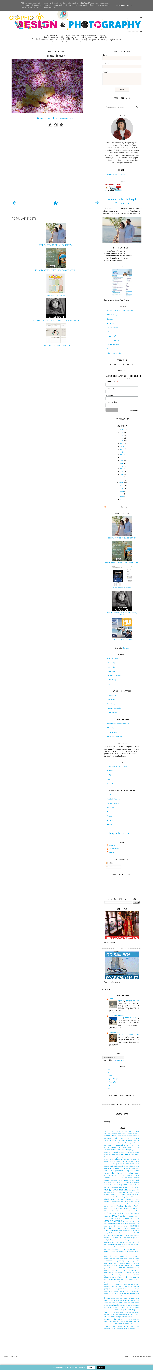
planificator (118, 1272)
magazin (107, 1242)
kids (138, 1233)
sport (106, 1307)
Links (109, 1088)
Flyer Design (111, 663)
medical (122, 1249)
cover (120, 1180)
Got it (129, 5)
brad (110, 1152)
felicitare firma (109, 1208)
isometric (131, 1233)
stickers (122, 1307)
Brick (113, 1154)
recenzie (137, 1291)
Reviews (110, 1085)
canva (120, 1164)
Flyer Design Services (122, 588)
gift (112, 1218)
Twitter (110, 824)
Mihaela (117, 1251)
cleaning (133, 1171)
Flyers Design (111, 695)
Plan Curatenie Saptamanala (55, 345)
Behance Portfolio (113, 344)
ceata (138, 1166)
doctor (113, 1194)
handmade (111, 1223)
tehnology (112, 1312)
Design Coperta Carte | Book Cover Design (55, 270)
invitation (118, 1233)
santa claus (119, 1298)
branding (116, 1152)
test (117, 1312)
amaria (111, 852)
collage (106, 1173)
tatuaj (138, 1310)
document (121, 1195)
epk (105, 1201)
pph (129, 1279)
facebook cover (119, 1204)
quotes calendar (114, 1291)
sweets (117, 1310)
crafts (132, 1180)
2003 (122, 494)
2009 (122, 477)
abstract (137, 1131)
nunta (116, 1256)
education (113, 1199)
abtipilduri (108, 1133)
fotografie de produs (125, 1216)
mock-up (131, 1251)
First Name (110, 388)
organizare (108, 1261)
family (106, 1206)
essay (109, 1202)
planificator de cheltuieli (112, 1275)
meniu (128, 1249)
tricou (127, 1317)
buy (122, 1157)
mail (133, 1242)
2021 (122, 443)
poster (113, 1279)
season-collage (109, 1300)
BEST (130, 1147)
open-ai (131, 1258)
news (138, 1254)
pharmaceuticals (133, 1268)
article (119, 1143)
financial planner (122, 1211)
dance (131, 1185)
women (137, 1326)
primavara (69, 118)
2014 (122, 463)
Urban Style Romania (116, 1015)
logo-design (114, 1240)
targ (133, 1310)
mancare (127, 1244)
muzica (126, 1254)
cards (132, 1164)
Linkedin (110, 783)
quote (106, 1291)
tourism (137, 1314)
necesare (132, 1254)
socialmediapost (134, 1305)
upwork (107, 1319)
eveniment (130, 1201)
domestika (108, 1197)
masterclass (115, 1249)
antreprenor (108, 1143)
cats (130, 1166)
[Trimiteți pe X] (50, 124)
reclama (111, 1293)
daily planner (123, 1185)
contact (137, 1175)
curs (131, 1182)
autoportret (118, 1145)
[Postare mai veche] (97, 203)
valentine (136, 1319)
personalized (135, 1265)
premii (106, 1282)
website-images (135, 1324)
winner (126, 1326)
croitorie (115, 1182)
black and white (118, 1150)
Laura (126, 1235)
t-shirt (129, 1310)
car (124, 1164)
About (109, 1072)
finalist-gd (113, 1211)
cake (111, 1159)
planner (137, 1275)
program (107, 1289)
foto (114, 1216)
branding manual (126, 1152)
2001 (122, 499)
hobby (129, 1223)
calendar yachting (127, 1161)
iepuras (119, 1226)
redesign (118, 1293)
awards (133, 1145)
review (116, 1296)
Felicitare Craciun (132, 1206)
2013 (122, 466)
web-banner (118, 1324)
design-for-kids (110, 1192)
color (112, 1173)
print (121, 1284)
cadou (126, 1157)
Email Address (112, 381)
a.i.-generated (123, 1131)
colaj (138, 1171)
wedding (107, 1326)
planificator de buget (132, 1272)
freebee (136, 1216)
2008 (122, 480)
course (107, 1180)
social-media (114, 1305)
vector (121, 1321)
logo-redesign (125, 1240)
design (108, 1189)
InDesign (118, 1228)
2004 (122, 491)
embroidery (121, 1199)
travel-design (116, 1317)
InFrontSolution (110, 1231)
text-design (127, 1312)
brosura (107, 1157)
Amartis (112, 845)
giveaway (126, 1218)
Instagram (111, 349)
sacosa (113, 1298)
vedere (126, 1321)
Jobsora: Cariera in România (117, 766)
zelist (127, 1328)
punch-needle (132, 1289)
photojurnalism (134, 1270)
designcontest (123, 1192)
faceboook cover (130, 1204)
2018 (121, 452)
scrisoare (131, 1298)
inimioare (124, 1230)
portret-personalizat (132, 1277)
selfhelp (127, 1300)
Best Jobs (110, 775)
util (127, 1319)
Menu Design (111, 671)
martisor (107, 1249)
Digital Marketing (113, 658)
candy (115, 1164)
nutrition (122, 1256)
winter (131, 1326)
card (127, 1164)
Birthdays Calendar (55, 295)
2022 (122, 441)
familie (137, 1204)
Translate (121, 1060)
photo (123, 1270)
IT (135, 1233)
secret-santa (120, 1300)
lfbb (116, 1237)
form (110, 1216)
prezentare (136, 1282)
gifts (120, 1218)
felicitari (136, 1208)
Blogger (126, 648)
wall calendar (108, 1324)
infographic (135, 1228)
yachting (122, 1328)
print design (128, 1284)
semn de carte (109, 1303)
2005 (122, 488)
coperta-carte (115, 1178)
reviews (121, 1296)
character (108, 1168)
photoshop (108, 1273)
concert (137, 1173)
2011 (122, 471)
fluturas (117, 1213)
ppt (132, 1279)
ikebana (126, 1226)
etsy (113, 1201)
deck (134, 1185)
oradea (138, 1258)
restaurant (131, 1293)
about (131, 1131)
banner (106, 1147)
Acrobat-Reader (132, 1133)
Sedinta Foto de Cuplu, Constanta (55, 245)
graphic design (113, 1221)
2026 (122, 429)
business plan (115, 1157)
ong (117, 1258)
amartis (137, 1138)
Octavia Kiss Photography (116, 174)
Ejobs (109, 779)
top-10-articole (124, 1314)
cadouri (131, 1157)
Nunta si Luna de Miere (115, 736)
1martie (106, 1131)
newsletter (108, 1256)
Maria (116, 1247)
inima (119, 1230)
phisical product (111, 1270)
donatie (115, 1197)
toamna (115, 1314)
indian (126, 1228)
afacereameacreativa (125, 1136)
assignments (131, 1143)
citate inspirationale (116, 1171)
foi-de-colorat (134, 1213)
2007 (121, 483)
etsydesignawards (120, 1201)
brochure (124, 1154)
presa (111, 1282)
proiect (113, 1289)
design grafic (120, 1189)
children (116, 1168)
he (126, 1224)
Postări (110, 863)
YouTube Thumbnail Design (122, 640)
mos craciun (113, 1254)
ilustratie (107, 1228)
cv (110, 1185)
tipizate (106, 1314)
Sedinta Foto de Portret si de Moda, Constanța (56, 320)
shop (106, 1305)
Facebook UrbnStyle (114, 799)
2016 (122, 457)
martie (129, 1247)
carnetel (106, 1166)
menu (132, 1249)
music (121, 1254)
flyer (122, 1213)
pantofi (116, 1263)
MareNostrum (108, 1247)
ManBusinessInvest (115, 1245)
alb (116, 1138)
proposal (119, 1289)
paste (122, 1263)
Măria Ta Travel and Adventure (118, 724)
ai (137, 1136)
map (138, 1244)
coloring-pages (121, 1173)
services (119, 1303)
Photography (111, 1082)
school (126, 1298)
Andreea (130, 1140)
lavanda (130, 1235)
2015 (121, 460)
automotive (108, 1145)
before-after (122, 1147)
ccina (134, 1166)
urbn (114, 1319)
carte (112, 1166)
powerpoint (120, 1279)
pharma (122, 1268)
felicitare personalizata (124, 1208)
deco (138, 1185)
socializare (123, 1305)
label (105, 1235)
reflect (124, 1293)
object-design (130, 1256)
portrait (118, 1277)
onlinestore (123, 1258)
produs (137, 1286)
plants (62, 118)
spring (110, 1307)
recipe (106, 1293)
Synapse (123, 1310)
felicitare (120, 1206)
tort (131, 1314)
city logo (127, 1171)
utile (130, 1319)
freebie (107, 1218)
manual (133, 1244)
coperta (107, 1178)
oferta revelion (109, 1258)
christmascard (134, 1168)
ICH (115, 1226)
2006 (122, 485)
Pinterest (110, 816)
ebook (106, 1199)
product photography (126, 1286)
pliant (112, 1277)
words (106, 1328)
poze (126, 1279)
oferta (137, 1256)
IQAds (125, 1233)
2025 (122, 432)
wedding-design (117, 1326)
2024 (122, 435)
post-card (107, 1279)
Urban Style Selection (114, 353)
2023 (122, 438)
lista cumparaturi (124, 1237)
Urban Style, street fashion (116, 728)
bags (138, 1145)
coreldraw (136, 1178)
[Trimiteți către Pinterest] (61, 124)
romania (128, 1296)
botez (138, 1150)
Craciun (126, 1180)
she (132, 1303)
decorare (107, 1187)
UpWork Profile (112, 336)
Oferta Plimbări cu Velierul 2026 (128, 1000)
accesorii (114, 1133)
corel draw (128, 1178)
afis (134, 1136)
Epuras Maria (114, 849)
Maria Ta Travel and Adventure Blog (120, 310)
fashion (112, 1206)
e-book (137, 1197)
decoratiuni (123, 1187)
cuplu (127, 1182)
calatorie (118, 1159)
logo (133, 1238)
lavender (137, 1235)
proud (125, 1289)
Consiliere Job (112, 732)
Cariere (137, 1164)
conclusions (108, 1175)
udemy (137, 1317)
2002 (122, 497)
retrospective (108, 1296)
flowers (111, 1213)
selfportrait (135, 1300)
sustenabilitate (109, 1310)
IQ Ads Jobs (111, 771)
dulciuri (132, 1197)
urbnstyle (121, 1319)
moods (106, 1254)
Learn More (120, 5)
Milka (122, 1251)
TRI (123, 1317)
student (137, 1307)
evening (137, 1201)
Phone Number (111, 402)
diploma (106, 1194)
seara (138, 1298)
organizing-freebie (133, 1261)
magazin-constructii (118, 1242)
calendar (126, 1159)
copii (121, 1178)
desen (131, 1187)
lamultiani (111, 1235)
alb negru (126, 1138)
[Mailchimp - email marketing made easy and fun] (134, 410)
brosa (137, 1154)
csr (123, 1182)
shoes (137, 1303)
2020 (122, 446)
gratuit (125, 1221)
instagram (131, 1230)
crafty (138, 1180)
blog (128, 1150)
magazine (128, 1242)
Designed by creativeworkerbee (138, 1356)
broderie (131, 1154)
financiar (132, 1211)
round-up (136, 1296)
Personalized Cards (114, 675)
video (131, 1321)
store (132, 1307)
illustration (135, 1226)
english (127, 1199)
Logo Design (111, 667)
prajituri (137, 1279)
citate (106, 1171)
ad (139, 1134)
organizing (120, 1261)
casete (126, 1166)
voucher (137, 1321)
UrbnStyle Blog (112, 315)
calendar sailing (114, 1161)
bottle (106, 1152)
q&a (138, 1289)
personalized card (110, 1268)
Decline (100, 1367)
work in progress (113, 1328)
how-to (133, 1223)
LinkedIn (110, 319)
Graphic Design (112, 1079)
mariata (123, 1247)
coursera (114, 1180)
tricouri (132, 1317)
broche (118, 1154)
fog (126, 1213)
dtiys (127, 1197)
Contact (110, 1076)
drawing (122, 1197)
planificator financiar (127, 1275)
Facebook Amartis (113, 794)
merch (137, 1249)
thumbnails (136, 1312)
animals (137, 1140)
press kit (128, 1282)
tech (106, 1312)
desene (137, 1187)
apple (114, 1143)
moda (137, 1251)
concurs (118, 1175)
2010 (122, 474)
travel (107, 1317)
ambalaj (124, 1140)
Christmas (124, 1168)
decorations (114, 1187)
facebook (111, 1204)
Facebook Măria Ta (113, 803)
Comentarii (111, 867)
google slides (135, 1218)
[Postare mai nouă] (14, 203)
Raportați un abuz (122, 833)
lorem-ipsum (135, 1240)
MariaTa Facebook (113, 327)
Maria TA (112, 999)
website (126, 1324)
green (130, 1221)
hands (118, 1224)
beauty (113, 1147)
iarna (110, 1226)
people (129, 1263)
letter (112, 1238)
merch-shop (109, 1251)
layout (106, 1237)
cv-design (115, 1185)
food (106, 1216)
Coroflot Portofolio (113, 340)
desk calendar (135, 1192)
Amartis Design (8, 1356)
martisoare (136, 1247)
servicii (125, 1303)
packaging (108, 1263)
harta (122, 1223)
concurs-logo (128, 1175)
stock (127, 1307)
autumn (126, 1145)
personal (114, 1265)
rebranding (130, 1291)
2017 (122, 455)
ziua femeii (132, 1328)
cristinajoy (107, 1182)
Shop (108, 684)
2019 (122, 449)
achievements (122, 1133)
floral (138, 1211)
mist (126, 1251)
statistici (116, 1307)
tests (121, 1312)
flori (106, 1213)
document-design (133, 1194)
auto (138, 1143)
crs (120, 1182)
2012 (122, 469)
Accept (90, 1367)
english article (135, 1199)
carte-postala (119, 1166)
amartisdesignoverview (112, 1140)
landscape (119, 1235)
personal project (124, 1265)
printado (114, 1286)
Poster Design (112, 680)
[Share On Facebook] (55, 124)
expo (105, 1204)
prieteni (107, 1284)
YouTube (111, 323)
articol (124, 1143)
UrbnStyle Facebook (114, 332)
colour (57, 118)
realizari (122, 1291)
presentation (119, 1282)
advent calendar (110, 1136)
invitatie (112, 1233)
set (129, 1303)
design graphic (134, 1190)
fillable (106, 1211)
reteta (138, 1293)
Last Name (110, 395)
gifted (116, 1218)
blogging (133, 1150)
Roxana (107, 1298)
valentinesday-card (111, 1321)
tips (111, 1314)
